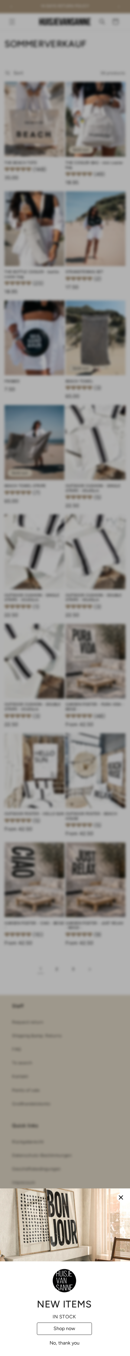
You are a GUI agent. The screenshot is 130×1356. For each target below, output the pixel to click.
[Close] (121, 1197)
